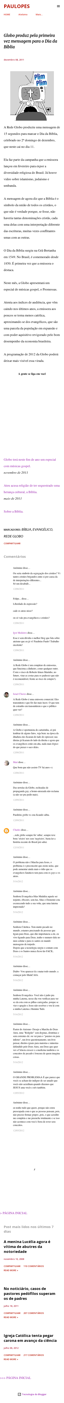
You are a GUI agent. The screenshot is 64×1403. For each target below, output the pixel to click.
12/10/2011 (18, 847)
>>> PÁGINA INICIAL (15, 1378)
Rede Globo (13, 536)
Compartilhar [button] (12, 543)
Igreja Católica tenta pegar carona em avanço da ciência (30, 1338)
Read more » (11, 1270)
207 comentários (33, 1313)
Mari (15, 762)
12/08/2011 (18, 588)
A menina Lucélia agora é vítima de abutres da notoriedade (27, 1246)
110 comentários (33, 1266)
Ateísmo (22, 14)
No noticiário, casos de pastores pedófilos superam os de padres (29, 1293)
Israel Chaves (19, 693)
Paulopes (17, 6)
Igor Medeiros (20, 632)
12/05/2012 (18, 1092)
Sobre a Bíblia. (13, 511)
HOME (7, 14)
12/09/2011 (18, 799)
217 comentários (33, 1355)
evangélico (42, 529)
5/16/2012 (18, 881)
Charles (17, 829)
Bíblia (26, 529)
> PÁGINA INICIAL (13, 1213)
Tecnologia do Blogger (33, 1394)
